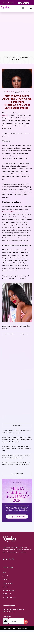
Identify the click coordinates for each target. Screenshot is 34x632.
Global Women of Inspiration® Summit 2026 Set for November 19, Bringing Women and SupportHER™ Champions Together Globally (17, 440)
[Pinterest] (25, 334)
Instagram (15, 326)
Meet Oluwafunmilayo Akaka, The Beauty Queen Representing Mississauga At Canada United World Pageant (17, 102)
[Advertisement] (17, 33)
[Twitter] (23, 334)
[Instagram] (21, 3)
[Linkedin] (24, 3)
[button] (23, 8)
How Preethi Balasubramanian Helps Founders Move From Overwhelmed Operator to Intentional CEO (16, 449)
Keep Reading (9, 334)
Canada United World (8, 212)
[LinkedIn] (10, 559)
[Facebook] (19, 3)
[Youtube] (28, 3)
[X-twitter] (26, 3)
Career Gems (10, 91)
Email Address (7, 616)
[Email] (27, 334)
